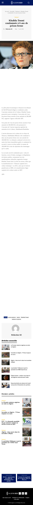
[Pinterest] (18, 34)
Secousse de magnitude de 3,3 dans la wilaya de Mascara (24, 478)
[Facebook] (11, 34)
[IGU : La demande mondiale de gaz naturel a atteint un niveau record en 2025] (26, 422)
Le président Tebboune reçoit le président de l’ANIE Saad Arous (11, 442)
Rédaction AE (9, 29)
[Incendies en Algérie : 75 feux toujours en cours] (6, 355)
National (17, 11)
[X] (14, 34)
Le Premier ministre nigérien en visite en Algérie (11, 403)
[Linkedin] (23, 493)
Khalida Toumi (25, 317)
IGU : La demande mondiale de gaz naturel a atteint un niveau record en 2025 (10, 423)
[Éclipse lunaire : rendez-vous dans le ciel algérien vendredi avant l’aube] (6, 377)
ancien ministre (12, 317)
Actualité (12, 11)
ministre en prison (16, 319)
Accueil (7, 11)
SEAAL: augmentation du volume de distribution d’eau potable (9, 479)
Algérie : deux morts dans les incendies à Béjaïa (11, 432)
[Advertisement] (16, 88)
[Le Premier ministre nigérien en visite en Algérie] (6, 347)
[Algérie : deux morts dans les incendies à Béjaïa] (6, 362)
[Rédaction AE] (16, 328)
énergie (3, 419)
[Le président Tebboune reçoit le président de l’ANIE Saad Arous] (6, 370)
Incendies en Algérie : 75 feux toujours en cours (11, 412)
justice (18, 317)
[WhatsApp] (22, 34)
